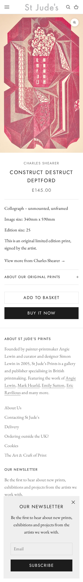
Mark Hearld (28, 385)
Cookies (11, 445)
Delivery (11, 427)
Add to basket (41, 298)
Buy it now (41, 313)
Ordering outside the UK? (26, 436)
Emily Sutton (53, 385)
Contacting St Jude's (21, 417)
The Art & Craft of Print (25, 455)
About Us (12, 408)
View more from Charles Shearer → (34, 260)
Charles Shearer (41, 163)
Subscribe (41, 565)
